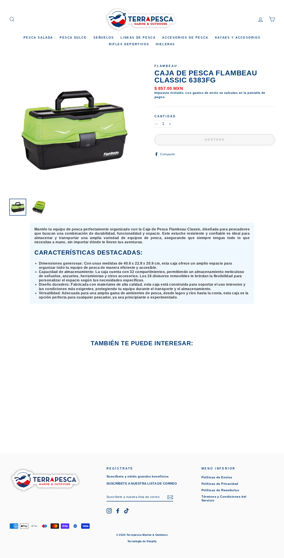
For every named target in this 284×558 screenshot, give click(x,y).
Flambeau (165, 66)
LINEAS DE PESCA (138, 37)
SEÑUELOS (103, 37)
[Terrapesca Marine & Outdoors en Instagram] (109, 510)
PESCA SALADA (38, 37)
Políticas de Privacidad (219, 483)
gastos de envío (205, 92)
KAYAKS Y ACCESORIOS (237, 37)
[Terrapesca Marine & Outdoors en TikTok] (126, 510)
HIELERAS (165, 44)
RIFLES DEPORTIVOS (129, 44)
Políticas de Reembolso (220, 490)
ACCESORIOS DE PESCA (185, 37)
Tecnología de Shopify (142, 541)
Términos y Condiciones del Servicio (224, 498)
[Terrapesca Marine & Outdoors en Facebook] (117, 510)
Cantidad (165, 116)
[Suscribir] (170, 497)
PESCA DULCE (73, 37)
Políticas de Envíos (216, 477)
